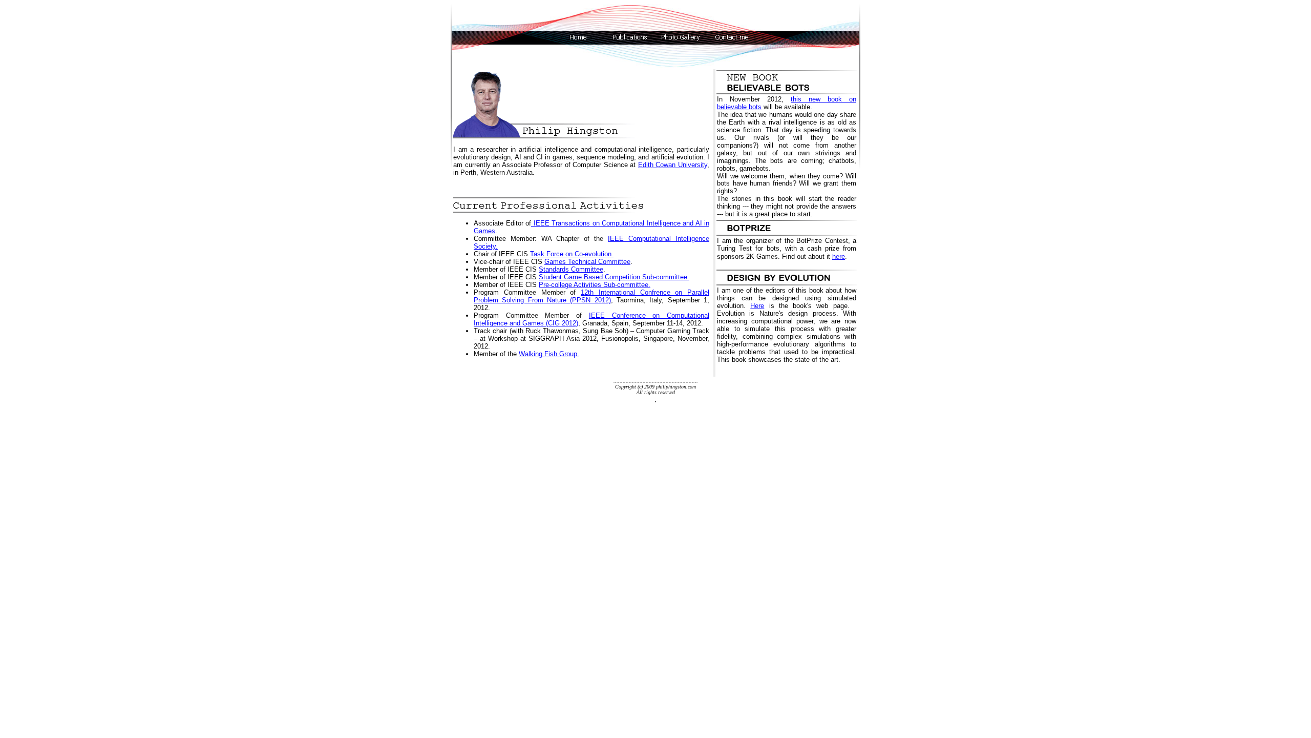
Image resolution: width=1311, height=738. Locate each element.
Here (757, 306)
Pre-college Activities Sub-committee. (594, 285)
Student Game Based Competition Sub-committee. (614, 277)
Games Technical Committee (587, 261)
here (838, 256)
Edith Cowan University (672, 165)
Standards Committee (571, 269)
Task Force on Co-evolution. (572, 254)
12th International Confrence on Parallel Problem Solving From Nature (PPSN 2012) (591, 296)
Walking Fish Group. (549, 354)
